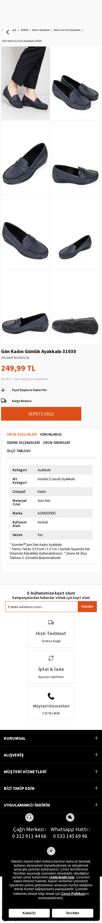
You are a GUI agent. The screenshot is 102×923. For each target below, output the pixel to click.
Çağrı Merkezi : (29, 829)
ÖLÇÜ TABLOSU (19, 451)
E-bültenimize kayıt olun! (51, 593)
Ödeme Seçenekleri (23, 442)
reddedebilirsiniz (62, 877)
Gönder (87, 606)
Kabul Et (29, 913)
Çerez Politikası (73, 894)
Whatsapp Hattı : (70, 829)
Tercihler (72, 913)
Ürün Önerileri (56, 442)
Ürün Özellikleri (22, 434)
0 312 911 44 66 (29, 835)
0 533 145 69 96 (70, 835)
